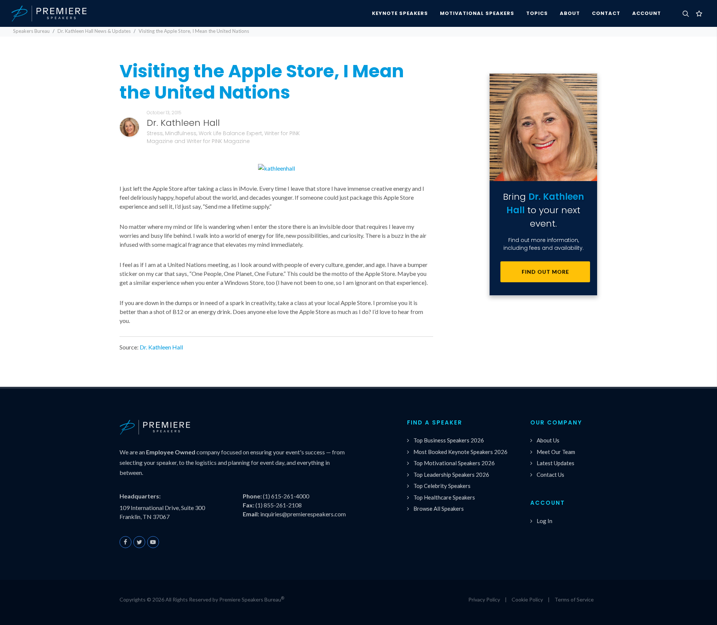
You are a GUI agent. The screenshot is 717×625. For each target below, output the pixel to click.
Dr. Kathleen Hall (161, 347)
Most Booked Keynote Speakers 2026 (460, 451)
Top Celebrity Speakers (442, 485)
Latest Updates (555, 463)
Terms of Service (574, 599)
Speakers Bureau (31, 31)
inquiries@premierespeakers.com (303, 513)
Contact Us (550, 474)
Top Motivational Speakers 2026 (454, 463)
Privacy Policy (484, 599)
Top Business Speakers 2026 (448, 440)
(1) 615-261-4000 (286, 496)
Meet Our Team (556, 451)
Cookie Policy (527, 599)
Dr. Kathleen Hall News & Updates (94, 31)
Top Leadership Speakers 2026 (451, 474)
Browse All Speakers (438, 508)
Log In (544, 520)
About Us (548, 440)
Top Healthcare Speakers (444, 497)
